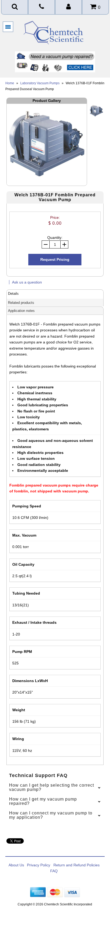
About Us (16, 865)
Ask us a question (27, 282)
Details (13, 294)
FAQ (54, 871)
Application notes (21, 311)
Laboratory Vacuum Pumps (40, 83)
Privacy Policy (38, 865)
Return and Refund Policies (76, 865)
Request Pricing (54, 259)
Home (9, 83)
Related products (21, 303)
